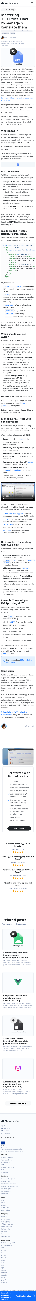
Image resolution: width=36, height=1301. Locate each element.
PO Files (3, 1250)
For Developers (6, 1189)
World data (5, 1208)
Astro (3, 1260)
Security (4, 1231)
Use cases (4, 1194)
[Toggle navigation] (32, 3)
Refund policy (5, 1229)
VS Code (4, 1275)
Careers (3, 1234)
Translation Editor (7, 1157)
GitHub (6, 1126)
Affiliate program (7, 1224)
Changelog (4, 1172)
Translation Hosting (7, 1167)
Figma (3, 1268)
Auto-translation (6, 1160)
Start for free (19, 828)
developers (5, 33)
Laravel (3, 1253)
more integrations (13, 536)
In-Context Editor (7, 1170)
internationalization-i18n (9, 31)
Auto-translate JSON (8, 1179)
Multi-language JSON (8, 1243)
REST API (6, 519)
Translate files (5, 1181)
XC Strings (4, 1248)
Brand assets (5, 1219)
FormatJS (4, 1273)
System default (8, 1137)
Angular (4, 1255)
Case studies (5, 1210)
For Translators (6, 1191)
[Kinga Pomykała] (3, 37)
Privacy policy (5, 1221)
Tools (3, 1203)
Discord (6, 1131)
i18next (3, 1270)
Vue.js (3, 1263)
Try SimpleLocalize (23, 1296)
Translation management (9, 1186)
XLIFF (3, 1265)
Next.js (3, 1258)
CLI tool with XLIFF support (13, 514)
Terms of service (6, 1226)
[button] (18, 950)
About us (4, 1217)
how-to (12, 33)
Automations (5, 1162)
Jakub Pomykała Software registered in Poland (22, 1290)
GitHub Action (8, 525)
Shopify (3, 1280)
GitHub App (7, 530)
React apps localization (9, 1184)
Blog (2, 1200)
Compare (4, 1205)
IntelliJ (3, 1277)
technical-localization (25, 31)
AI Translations (6, 1165)
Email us (7, 1133)
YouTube (7, 1128)
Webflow (4, 1282)
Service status (5, 1236)
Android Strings (6, 1245)
